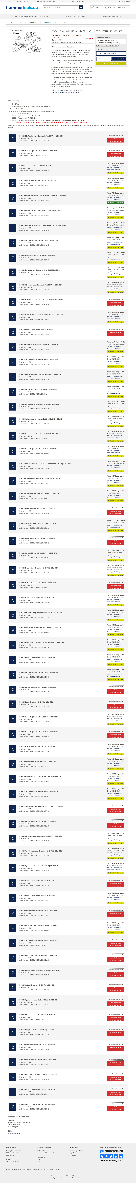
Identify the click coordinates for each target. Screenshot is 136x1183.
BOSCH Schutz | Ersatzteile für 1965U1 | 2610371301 (37, 181)
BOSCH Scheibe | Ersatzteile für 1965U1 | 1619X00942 (38, 553)
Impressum (9, 1169)
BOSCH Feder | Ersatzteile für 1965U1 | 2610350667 (37, 896)
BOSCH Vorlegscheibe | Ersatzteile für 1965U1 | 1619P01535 (40, 627)
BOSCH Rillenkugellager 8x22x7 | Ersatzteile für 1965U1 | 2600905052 (43, 195)
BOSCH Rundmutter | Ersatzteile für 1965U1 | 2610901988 (39, 568)
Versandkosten (83, 1176)
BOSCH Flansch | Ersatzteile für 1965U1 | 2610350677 (37, 255)
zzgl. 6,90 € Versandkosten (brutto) (107, 46)
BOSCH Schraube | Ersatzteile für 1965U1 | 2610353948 (38, 717)
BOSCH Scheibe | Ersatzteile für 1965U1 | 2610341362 (37, 761)
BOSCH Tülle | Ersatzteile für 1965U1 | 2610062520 (36, 166)
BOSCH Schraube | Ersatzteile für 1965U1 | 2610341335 (38, 240)
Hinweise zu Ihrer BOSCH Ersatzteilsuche (65, 92)
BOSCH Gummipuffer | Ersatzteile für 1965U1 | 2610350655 (39, 478)
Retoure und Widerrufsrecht (22, 1169)
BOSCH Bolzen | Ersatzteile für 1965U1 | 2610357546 (37, 747)
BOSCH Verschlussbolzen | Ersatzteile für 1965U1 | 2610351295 (41, 851)
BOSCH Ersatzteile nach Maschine (55, 23)
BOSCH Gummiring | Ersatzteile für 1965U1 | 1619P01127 (39, 493)
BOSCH (59, 40)
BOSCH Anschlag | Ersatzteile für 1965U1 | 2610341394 (38, 389)
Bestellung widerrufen (39, 1169)
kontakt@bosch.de (14, 1133)
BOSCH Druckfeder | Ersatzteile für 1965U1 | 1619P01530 (39, 925)
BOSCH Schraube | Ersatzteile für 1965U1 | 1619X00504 (38, 791)
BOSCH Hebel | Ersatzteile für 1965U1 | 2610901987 (37, 657)
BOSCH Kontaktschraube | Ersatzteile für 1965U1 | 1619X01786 (41, 315)
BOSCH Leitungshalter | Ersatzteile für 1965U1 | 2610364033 (40, 776)
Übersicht (13, 23)
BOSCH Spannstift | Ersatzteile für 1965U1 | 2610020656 (38, 866)
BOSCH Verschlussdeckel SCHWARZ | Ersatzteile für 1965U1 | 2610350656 (45, 464)
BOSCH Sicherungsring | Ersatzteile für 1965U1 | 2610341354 (40, 612)
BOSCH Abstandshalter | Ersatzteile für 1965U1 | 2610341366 (40, 374)
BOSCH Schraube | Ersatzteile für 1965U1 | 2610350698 (38, 672)
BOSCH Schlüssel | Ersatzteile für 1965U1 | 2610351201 (38, 523)
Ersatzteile (23, 23)
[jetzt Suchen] (81, 7)
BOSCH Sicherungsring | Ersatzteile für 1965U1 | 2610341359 (40, 285)
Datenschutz (51, 1169)
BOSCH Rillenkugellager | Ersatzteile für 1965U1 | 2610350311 (40, 210)
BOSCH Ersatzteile (35, 23)
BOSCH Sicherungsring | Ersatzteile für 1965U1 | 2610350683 (40, 836)
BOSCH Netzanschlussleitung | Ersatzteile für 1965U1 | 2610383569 (42, 225)
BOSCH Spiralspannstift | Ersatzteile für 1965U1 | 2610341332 (40, 419)
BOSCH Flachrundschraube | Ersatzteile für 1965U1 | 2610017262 (41, 642)
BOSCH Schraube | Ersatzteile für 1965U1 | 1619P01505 (38, 449)
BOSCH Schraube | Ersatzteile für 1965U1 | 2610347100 (38, 359)
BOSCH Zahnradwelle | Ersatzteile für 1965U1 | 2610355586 (39, 404)
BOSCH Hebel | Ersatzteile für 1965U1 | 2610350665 (37, 598)
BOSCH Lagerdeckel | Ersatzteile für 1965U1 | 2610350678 (39, 344)
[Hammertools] (23, 8)
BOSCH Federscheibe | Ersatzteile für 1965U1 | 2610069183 (39, 434)
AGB (57, 1169)
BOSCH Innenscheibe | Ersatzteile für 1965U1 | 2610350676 (39, 270)
